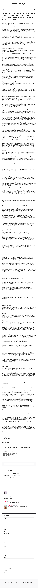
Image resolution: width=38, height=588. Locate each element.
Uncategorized (6, 570)
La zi (4, 544)
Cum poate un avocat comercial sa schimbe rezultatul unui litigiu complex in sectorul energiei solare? (18, 480)
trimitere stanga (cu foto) (7, 568)
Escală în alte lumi (6, 533)
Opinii (4, 551)
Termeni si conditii (11, 584)
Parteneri (12, 582)
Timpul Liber (10, 505)
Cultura (5, 522)
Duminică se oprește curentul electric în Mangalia (11, 502)
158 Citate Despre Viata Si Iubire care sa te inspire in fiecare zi (17, 506)
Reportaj (5, 555)
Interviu (5, 540)
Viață (4, 574)
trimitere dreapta (6, 566)
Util (4, 572)
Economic (5, 496)
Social (5, 501)
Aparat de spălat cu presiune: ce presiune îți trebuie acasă (12, 473)
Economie (5, 529)
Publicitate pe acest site (20, 584)
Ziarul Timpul (19, 3)
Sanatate (5, 557)
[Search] (33, 464)
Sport (4, 561)
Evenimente (5, 535)
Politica (5, 553)
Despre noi (7, 582)
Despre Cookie (18, 582)
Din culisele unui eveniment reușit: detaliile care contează (12, 475)
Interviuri (5, 542)
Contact (28, 584)
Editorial (5, 531)
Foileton (5, 538)
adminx (5, 431)
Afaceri (5, 520)
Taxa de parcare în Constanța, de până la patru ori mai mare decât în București (27, 449)
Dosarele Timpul (5, 21)
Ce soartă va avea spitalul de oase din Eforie (10, 448)
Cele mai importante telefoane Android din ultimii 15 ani (17, 492)
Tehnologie (10, 491)
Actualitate (5, 518)
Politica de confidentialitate (27, 582)
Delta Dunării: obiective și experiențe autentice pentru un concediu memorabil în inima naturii (17, 477)
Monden (5, 548)
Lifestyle (5, 546)
